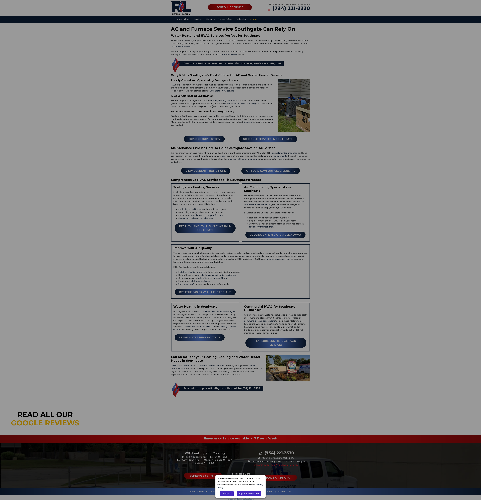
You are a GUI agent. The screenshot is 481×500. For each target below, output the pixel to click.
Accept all (227, 493)
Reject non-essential (249, 493)
